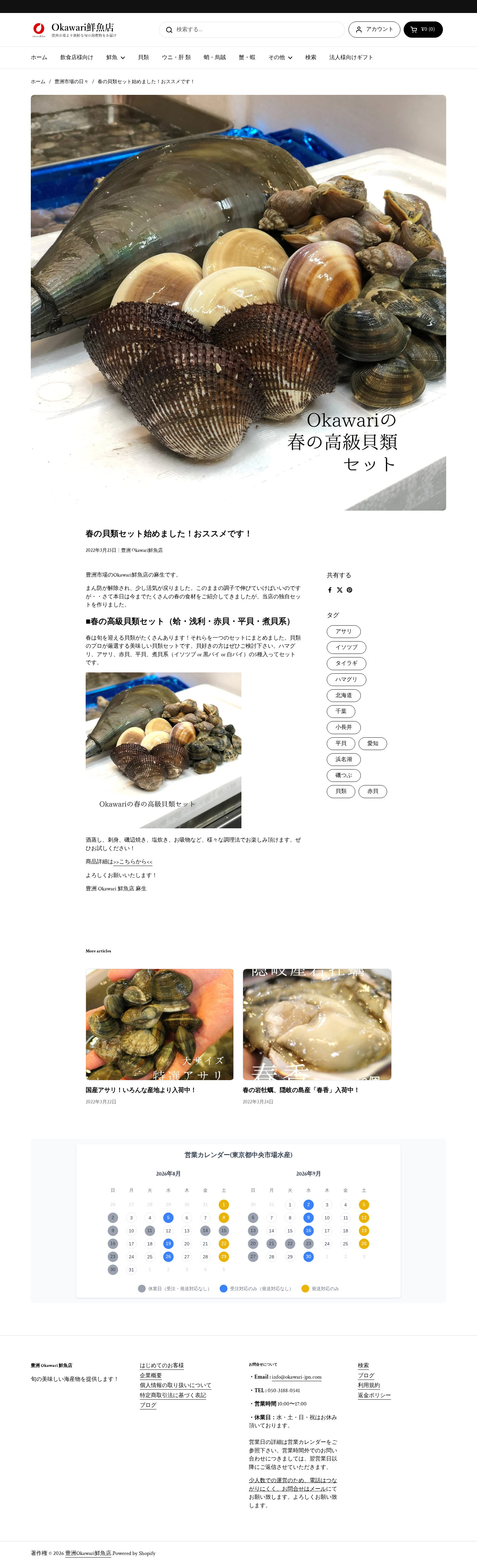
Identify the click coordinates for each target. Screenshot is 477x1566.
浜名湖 (344, 759)
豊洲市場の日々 (72, 82)
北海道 (344, 695)
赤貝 (372, 791)
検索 (363, 1365)
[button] (423, 29)
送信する (167, 29)
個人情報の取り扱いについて (176, 1385)
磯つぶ (344, 775)
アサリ (344, 631)
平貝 (341, 743)
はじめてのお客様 (162, 1365)
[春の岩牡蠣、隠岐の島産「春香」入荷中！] (317, 1024)
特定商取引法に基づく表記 (173, 1395)
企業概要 (151, 1375)
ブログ (148, 1405)
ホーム (38, 82)
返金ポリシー (374, 1395)
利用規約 (369, 1385)
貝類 (341, 791)
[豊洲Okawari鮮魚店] (75, 29)
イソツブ (347, 647)
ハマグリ (347, 679)
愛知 (372, 743)
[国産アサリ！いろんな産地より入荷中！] (160, 1024)
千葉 (341, 711)
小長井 (344, 727)
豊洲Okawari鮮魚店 (88, 1553)
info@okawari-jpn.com (297, 1377)
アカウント (380, 29)
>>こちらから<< (133, 861)
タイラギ (347, 663)
